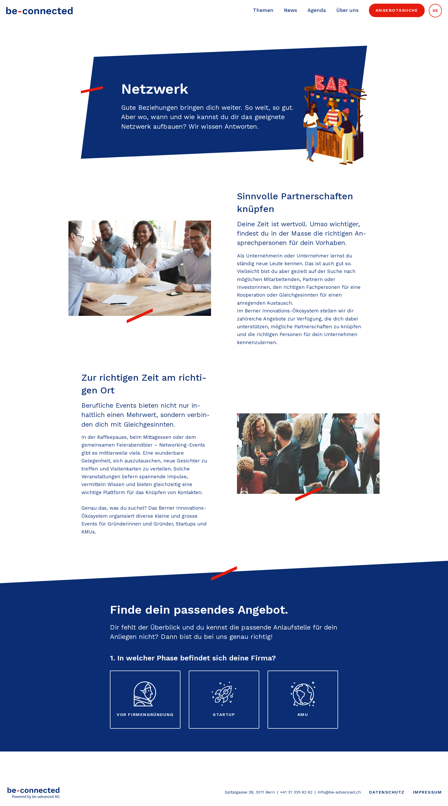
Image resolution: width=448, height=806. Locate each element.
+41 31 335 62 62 (296, 792)
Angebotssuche (397, 10)
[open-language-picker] (435, 10)
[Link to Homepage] (39, 10)
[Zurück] (33, 792)
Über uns (347, 10)
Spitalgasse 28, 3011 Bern (250, 792)
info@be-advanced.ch (339, 792)
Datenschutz (387, 792)
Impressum (427, 792)
